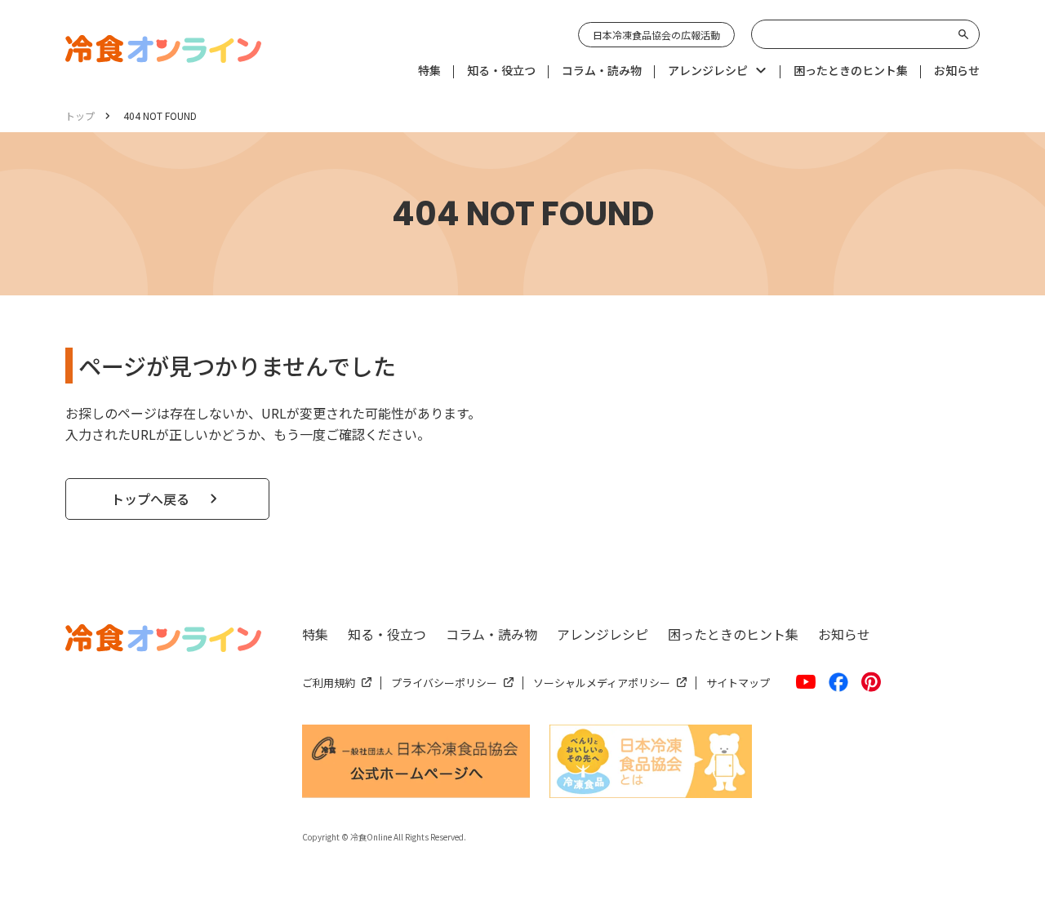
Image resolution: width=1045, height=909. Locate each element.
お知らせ (844, 634)
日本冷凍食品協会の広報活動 (656, 35)
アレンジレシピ (602, 634)
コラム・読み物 (491, 634)
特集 (315, 634)
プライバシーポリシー (444, 682)
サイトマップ (738, 682)
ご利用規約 (328, 682)
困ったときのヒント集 (733, 634)
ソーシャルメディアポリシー (601, 682)
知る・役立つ (387, 634)
